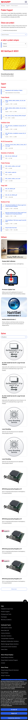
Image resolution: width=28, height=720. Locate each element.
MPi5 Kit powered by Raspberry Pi (12, 549)
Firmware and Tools (6, 614)
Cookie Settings (5, 704)
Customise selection (14, 718)
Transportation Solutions (7, 638)
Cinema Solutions (5, 633)
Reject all (14, 713)
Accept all (14, 709)
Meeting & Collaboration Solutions (10, 641)
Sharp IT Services (5, 675)
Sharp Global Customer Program (9, 660)
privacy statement (7, 705)
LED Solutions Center (6, 628)
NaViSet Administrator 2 (9, 319)
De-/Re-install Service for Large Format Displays (13, 363)
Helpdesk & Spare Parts (7, 609)
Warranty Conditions (6, 620)
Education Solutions (6, 636)
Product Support (5, 611)
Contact (3, 663)
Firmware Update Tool (8, 290)
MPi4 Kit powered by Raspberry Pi (12, 489)
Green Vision (4, 649)
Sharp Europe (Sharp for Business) (10, 670)
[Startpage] (6, 2)
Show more (14, 589)
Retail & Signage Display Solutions (10, 644)
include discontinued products (10, 30)
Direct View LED (5, 630)
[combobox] (14, 34)
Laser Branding (6, 429)
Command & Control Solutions (9, 647)
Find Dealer (4, 617)
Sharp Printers (4, 673)
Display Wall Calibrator (8, 261)
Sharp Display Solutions (7, 657)
